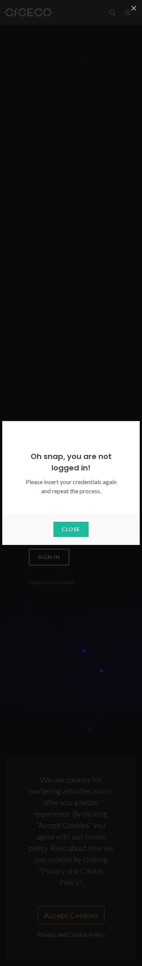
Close (71, 529)
